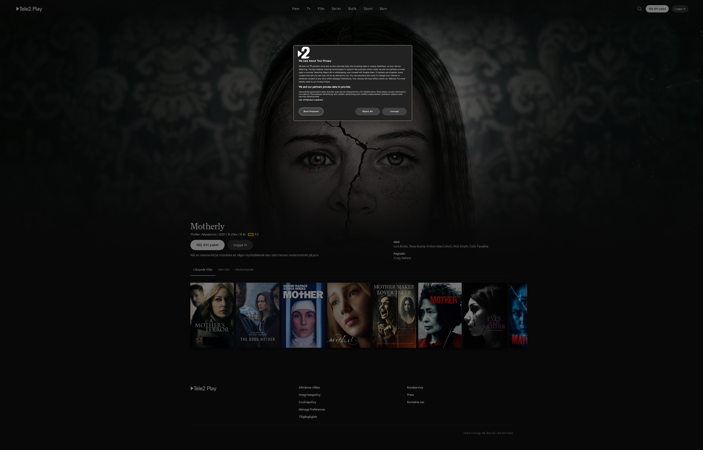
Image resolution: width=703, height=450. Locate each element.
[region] (352, 83)
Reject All (367, 111)
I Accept (394, 111)
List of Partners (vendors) (311, 100)
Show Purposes (311, 111)
